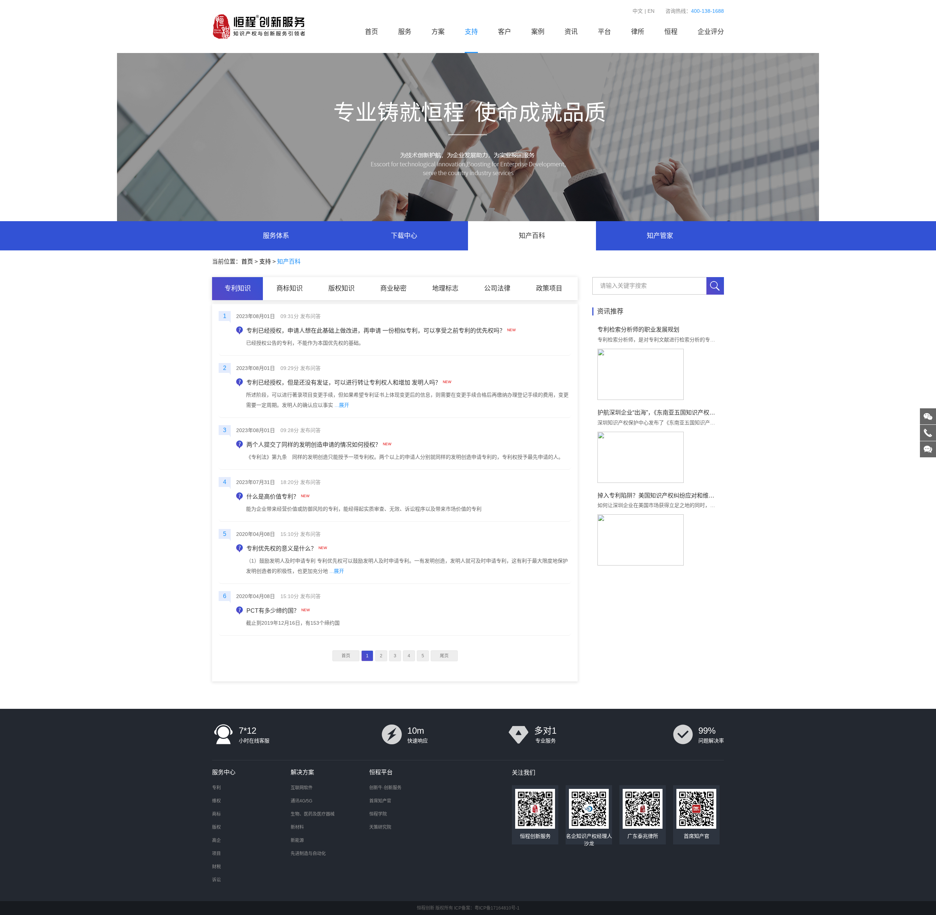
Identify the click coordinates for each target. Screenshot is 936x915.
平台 (604, 31)
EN (651, 11)
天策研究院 (380, 827)
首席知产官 (380, 801)
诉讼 (216, 879)
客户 (504, 31)
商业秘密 (393, 288)
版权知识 (341, 288)
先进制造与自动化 (308, 853)
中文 (638, 11)
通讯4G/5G (301, 801)
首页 (371, 31)
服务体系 (276, 235)
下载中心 (404, 235)
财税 (216, 866)
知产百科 (532, 235)
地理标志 (445, 288)
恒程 (671, 31)
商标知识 (289, 288)
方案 (438, 31)
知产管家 (660, 235)
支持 (471, 31)
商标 (216, 814)
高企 (216, 840)
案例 (537, 31)
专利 (216, 787)
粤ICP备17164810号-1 (497, 908)
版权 (216, 827)
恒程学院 (378, 814)
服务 (404, 31)
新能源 (297, 840)
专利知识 (237, 288)
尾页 (444, 655)
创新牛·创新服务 (385, 787)
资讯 (571, 31)
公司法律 (497, 288)
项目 (216, 853)
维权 (216, 801)
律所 (637, 31)
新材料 (297, 827)
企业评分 (711, 31)
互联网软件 (302, 787)
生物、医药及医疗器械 (313, 814)
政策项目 (549, 288)
